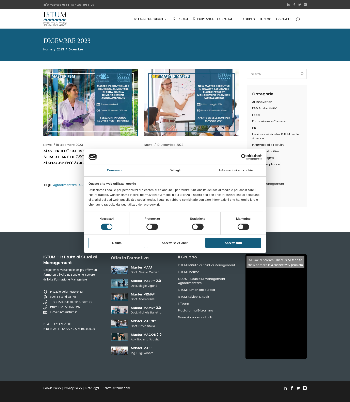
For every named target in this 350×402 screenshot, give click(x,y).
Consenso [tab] (114, 170)
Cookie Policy (52, 388)
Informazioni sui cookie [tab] (235, 170)
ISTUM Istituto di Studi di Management (206, 265)
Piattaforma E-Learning (195, 310)
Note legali (92, 388)
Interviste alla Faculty (268, 145)
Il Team (183, 303)
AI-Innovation (262, 102)
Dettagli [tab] (175, 170)
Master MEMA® (143, 294)
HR (254, 128)
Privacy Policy (73, 388)
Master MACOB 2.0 (146, 334)
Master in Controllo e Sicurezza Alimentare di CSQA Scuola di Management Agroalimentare (81, 156)
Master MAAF (142, 267)
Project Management (268, 183)
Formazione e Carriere (269, 121)
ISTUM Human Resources (196, 290)
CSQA (83, 185)
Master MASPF (142, 348)
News (47, 145)
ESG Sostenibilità (264, 108)
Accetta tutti (233, 243)
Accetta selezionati (175, 243)
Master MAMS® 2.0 (146, 307)
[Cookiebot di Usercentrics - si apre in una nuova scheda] (244, 157)
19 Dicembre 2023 (69, 145)
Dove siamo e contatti (195, 317)
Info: (68, 4)
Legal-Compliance (266, 164)
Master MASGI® (143, 321)
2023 (60, 49)
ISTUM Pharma (188, 272)
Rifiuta (117, 243)
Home (47, 49)
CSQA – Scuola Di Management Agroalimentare (201, 281)
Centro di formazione (117, 388)
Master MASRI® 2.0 (146, 280)
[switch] (152, 227)
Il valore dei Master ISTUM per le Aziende (275, 136)
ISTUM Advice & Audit (193, 296)
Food (256, 115)
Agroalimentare (65, 185)
